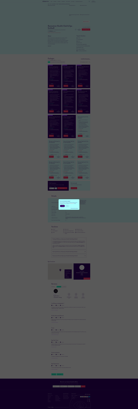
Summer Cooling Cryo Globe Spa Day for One (53, 67)
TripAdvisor (64, 286)
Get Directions (67, 277)
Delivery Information (65, 396)
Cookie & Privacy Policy (66, 397)
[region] (60, 271)
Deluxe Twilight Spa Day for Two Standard (69, 117)
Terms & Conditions (65, 395)
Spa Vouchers (57, 396)
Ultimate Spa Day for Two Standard (83, 163)
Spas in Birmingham (57, 400)
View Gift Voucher (79, 29)
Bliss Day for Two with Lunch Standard (82, 92)
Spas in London (57, 397)
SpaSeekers (59, 286)
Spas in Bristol (57, 399)
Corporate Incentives (65, 398)
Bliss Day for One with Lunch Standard (68, 67)
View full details (80, 78)
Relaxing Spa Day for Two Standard (69, 92)
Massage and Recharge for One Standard (54, 142)
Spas (48, 399)
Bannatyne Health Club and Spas (82, 273)
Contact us (49, 397)
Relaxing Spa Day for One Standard (83, 117)
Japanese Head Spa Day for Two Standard (54, 117)
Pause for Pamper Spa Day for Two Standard (68, 163)
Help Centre (49, 396)
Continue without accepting (74, 208)
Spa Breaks (49, 401)
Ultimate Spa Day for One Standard (83, 142)
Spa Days (56, 395)
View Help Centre (94, 1)
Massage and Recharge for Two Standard (54, 163)
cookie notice (72, 203)
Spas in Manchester (57, 398)
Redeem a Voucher (50, 395)
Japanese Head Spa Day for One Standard (83, 67)
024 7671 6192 (87, 394)
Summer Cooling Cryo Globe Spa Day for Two (53, 92)
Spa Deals (49, 400)
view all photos (87, 21)
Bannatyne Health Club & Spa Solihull (60, 27)
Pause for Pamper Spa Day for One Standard (68, 142)
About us (49, 398)
